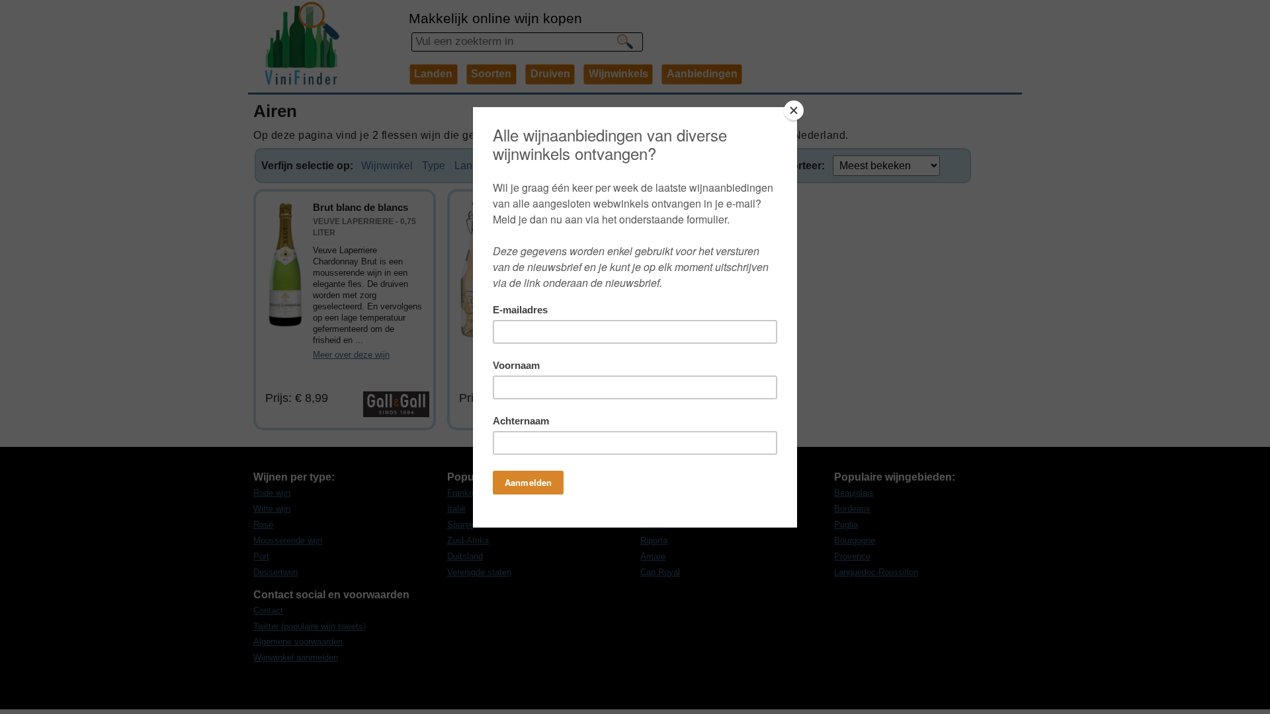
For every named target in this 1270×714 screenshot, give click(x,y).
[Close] (794, 110)
